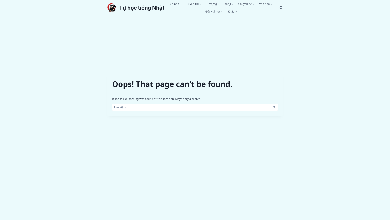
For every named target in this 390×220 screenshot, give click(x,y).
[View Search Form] (281, 7)
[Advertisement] (195, 38)
